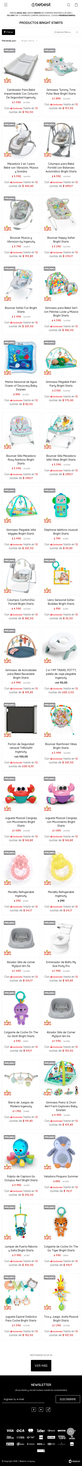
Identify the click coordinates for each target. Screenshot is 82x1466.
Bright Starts (27, 40)
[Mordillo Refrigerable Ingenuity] (21, 868)
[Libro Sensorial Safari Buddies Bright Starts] (61, 576)
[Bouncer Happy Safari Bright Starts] (61, 214)
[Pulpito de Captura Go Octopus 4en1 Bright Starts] (21, 1152)
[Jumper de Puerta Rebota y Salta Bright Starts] (21, 1222)
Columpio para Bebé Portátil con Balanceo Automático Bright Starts (61, 167)
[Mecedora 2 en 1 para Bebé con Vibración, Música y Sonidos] (21, 140)
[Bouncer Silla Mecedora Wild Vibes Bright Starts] (61, 432)
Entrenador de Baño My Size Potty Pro (61, 964)
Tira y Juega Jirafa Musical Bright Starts (61, 1318)
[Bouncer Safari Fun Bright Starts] (21, 284)
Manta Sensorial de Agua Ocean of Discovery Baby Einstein (21, 385)
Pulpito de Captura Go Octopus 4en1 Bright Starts (21, 1178)
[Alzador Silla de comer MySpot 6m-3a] (21, 938)
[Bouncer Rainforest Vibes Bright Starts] (61, 720)
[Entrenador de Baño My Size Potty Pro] (61, 938)
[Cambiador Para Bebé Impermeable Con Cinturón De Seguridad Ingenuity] (21, 66)
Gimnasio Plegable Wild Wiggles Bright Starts (21, 531)
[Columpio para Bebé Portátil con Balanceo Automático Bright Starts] (61, 140)
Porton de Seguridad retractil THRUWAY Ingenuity (21, 747)
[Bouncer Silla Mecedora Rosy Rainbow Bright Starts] (21, 432)
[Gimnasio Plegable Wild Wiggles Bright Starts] (21, 506)
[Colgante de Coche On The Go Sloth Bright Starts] (21, 1008)
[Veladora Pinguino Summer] (61, 1152)
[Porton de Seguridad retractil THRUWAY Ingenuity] (21, 720)
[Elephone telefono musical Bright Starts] (61, 506)
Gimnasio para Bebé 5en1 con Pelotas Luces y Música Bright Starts (61, 311)
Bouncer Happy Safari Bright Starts (61, 239)
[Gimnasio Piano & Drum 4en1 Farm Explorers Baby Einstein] (61, 1078)
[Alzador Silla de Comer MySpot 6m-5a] (61, 1008)
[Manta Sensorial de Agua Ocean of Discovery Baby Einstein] (21, 358)
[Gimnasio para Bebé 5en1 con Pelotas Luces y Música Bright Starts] (61, 284)
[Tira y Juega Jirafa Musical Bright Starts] (61, 1293)
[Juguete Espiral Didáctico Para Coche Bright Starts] (21, 1293)
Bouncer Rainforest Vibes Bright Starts (61, 746)
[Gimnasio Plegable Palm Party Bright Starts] (61, 358)
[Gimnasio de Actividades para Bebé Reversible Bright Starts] (21, 646)
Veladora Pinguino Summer (61, 1176)
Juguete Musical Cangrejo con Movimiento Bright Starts (21, 821)
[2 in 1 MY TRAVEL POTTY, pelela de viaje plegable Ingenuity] (61, 646)
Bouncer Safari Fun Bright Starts (21, 309)
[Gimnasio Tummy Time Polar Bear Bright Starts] (61, 66)
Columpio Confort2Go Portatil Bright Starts (21, 602)
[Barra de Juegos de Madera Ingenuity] (21, 1078)
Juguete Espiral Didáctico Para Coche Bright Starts (21, 1318)
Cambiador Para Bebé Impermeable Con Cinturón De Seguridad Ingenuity (21, 93)
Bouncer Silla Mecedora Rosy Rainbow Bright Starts (21, 459)
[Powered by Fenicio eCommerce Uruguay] (74, 1461)
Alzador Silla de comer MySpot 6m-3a (21, 964)
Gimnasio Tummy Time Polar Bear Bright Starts (61, 91)
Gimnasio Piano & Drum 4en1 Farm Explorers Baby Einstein (61, 1106)
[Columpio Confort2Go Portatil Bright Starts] (21, 576)
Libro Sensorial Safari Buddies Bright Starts (61, 602)
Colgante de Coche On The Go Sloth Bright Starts (21, 1034)
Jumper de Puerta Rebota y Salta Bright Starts (21, 1248)
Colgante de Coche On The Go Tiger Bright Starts (61, 1248)
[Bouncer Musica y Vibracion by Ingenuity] (21, 214)
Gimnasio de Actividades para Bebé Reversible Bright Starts (21, 673)
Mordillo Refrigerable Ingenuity (21, 894)
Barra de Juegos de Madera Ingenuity (21, 1104)
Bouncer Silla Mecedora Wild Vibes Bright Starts (61, 457)
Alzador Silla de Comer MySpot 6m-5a (61, 1034)
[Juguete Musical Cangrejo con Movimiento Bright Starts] (21, 794)
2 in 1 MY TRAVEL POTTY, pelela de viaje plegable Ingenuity (61, 673)
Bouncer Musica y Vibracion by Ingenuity (21, 239)
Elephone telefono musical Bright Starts (61, 531)
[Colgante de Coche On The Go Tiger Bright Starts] (61, 1222)
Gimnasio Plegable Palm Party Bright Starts (61, 383)
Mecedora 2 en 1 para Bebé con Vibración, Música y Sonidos (21, 167)
